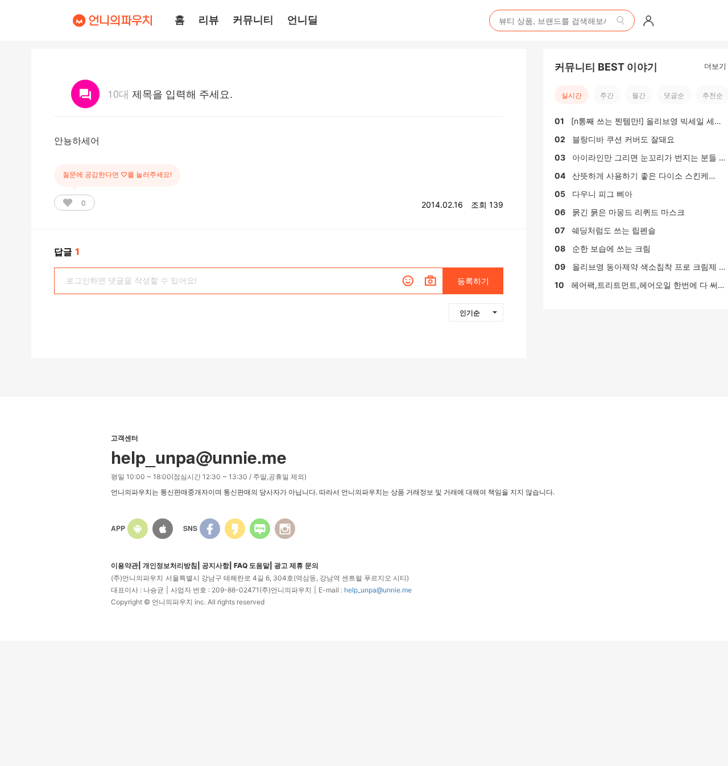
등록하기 (473, 281)
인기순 (470, 312)
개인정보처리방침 (170, 565)
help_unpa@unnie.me (378, 590)
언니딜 (302, 19)
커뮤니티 (253, 19)
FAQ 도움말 (252, 565)
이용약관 (124, 565)
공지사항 (215, 565)
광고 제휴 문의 (296, 565)
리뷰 (208, 19)
